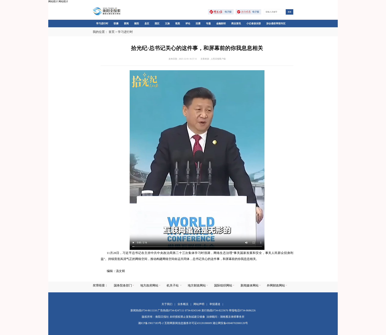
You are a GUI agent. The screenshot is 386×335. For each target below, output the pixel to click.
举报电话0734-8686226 (242, 310)
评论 (187, 23)
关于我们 (166, 304)
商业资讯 (236, 23)
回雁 (198, 23)
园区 (157, 23)
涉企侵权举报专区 (276, 23)
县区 (146, 23)
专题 (208, 23)
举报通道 (214, 304)
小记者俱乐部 (253, 23)
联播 (116, 23)
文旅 (167, 23)
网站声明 (198, 304)
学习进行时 (102, 23)
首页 (112, 31)
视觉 (177, 23)
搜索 (289, 12)
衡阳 (136, 23)
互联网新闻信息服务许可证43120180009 (188, 323)
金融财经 (221, 23)
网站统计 (53, 1)
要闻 (126, 23)
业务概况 (182, 304)
